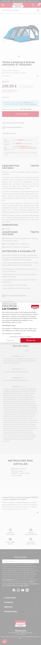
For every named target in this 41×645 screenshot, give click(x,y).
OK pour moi (30, 340)
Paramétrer (10, 340)
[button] (4, 641)
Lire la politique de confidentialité (11, 333)
